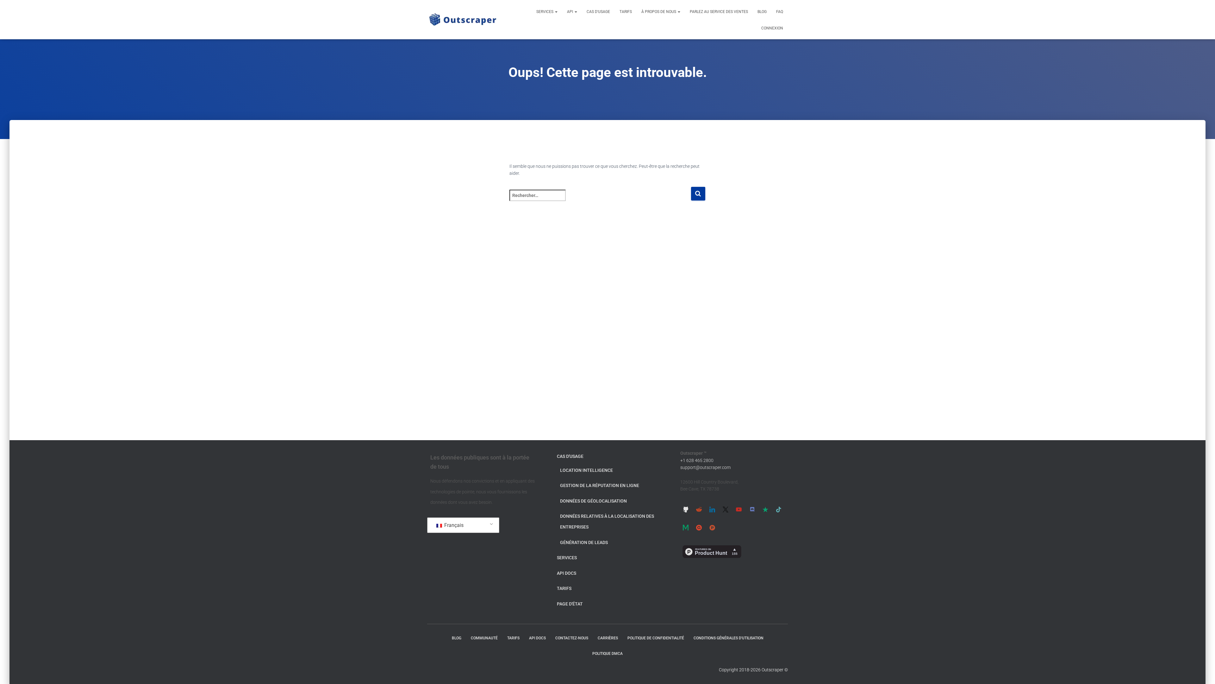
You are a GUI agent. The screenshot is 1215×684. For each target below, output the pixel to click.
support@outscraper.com (705, 467)
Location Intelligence (586, 470)
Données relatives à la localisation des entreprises (607, 521)
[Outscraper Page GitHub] (685, 509)
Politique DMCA (607, 653)
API (570, 12)
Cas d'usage (598, 12)
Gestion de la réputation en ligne (599, 485)
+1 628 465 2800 (696, 460)
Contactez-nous (571, 638)
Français (453, 525)
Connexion (772, 28)
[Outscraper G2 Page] (699, 528)
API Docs (566, 573)
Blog (762, 12)
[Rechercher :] (600, 200)
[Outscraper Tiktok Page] (778, 509)
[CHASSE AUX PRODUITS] (712, 528)
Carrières (608, 638)
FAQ (779, 12)
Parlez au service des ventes (719, 12)
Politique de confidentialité (655, 638)
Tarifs (626, 12)
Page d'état (570, 603)
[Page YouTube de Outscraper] (738, 509)
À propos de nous (659, 12)
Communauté (484, 638)
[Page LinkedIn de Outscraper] (712, 509)
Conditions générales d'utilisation (728, 638)
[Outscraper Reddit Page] (699, 509)
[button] (556, 12)
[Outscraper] (462, 20)
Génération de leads (584, 542)
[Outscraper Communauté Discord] (752, 509)
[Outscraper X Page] (725, 509)
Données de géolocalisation (593, 501)
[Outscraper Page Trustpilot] (765, 509)
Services (545, 12)
